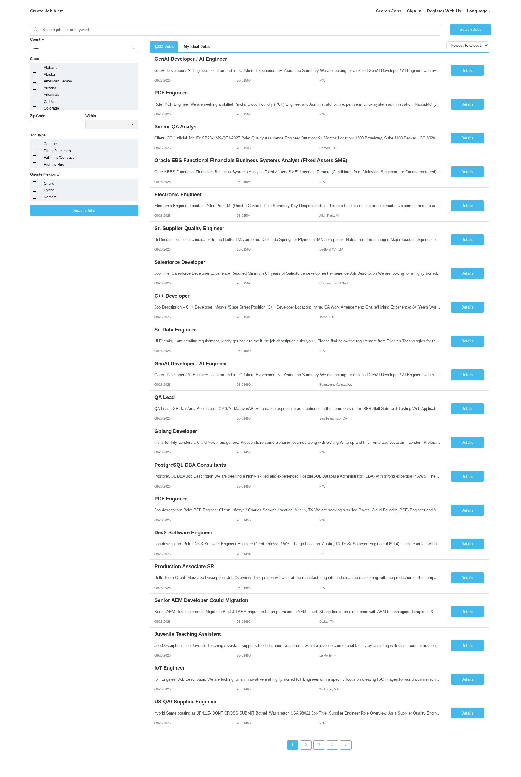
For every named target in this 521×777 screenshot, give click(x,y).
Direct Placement (58, 151)
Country (37, 39)
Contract (51, 144)
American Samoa (58, 81)
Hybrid (49, 190)
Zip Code (37, 116)
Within (90, 116)
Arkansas (51, 95)
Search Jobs (389, 10)
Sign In (414, 10)
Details (467, 70)
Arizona (50, 88)
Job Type (38, 135)
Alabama (51, 68)
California (52, 102)
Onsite (49, 183)
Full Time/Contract (59, 157)
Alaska (49, 74)
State (34, 59)
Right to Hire (54, 164)
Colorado (51, 108)
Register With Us (444, 10)
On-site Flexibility (45, 174)
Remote (50, 197)
